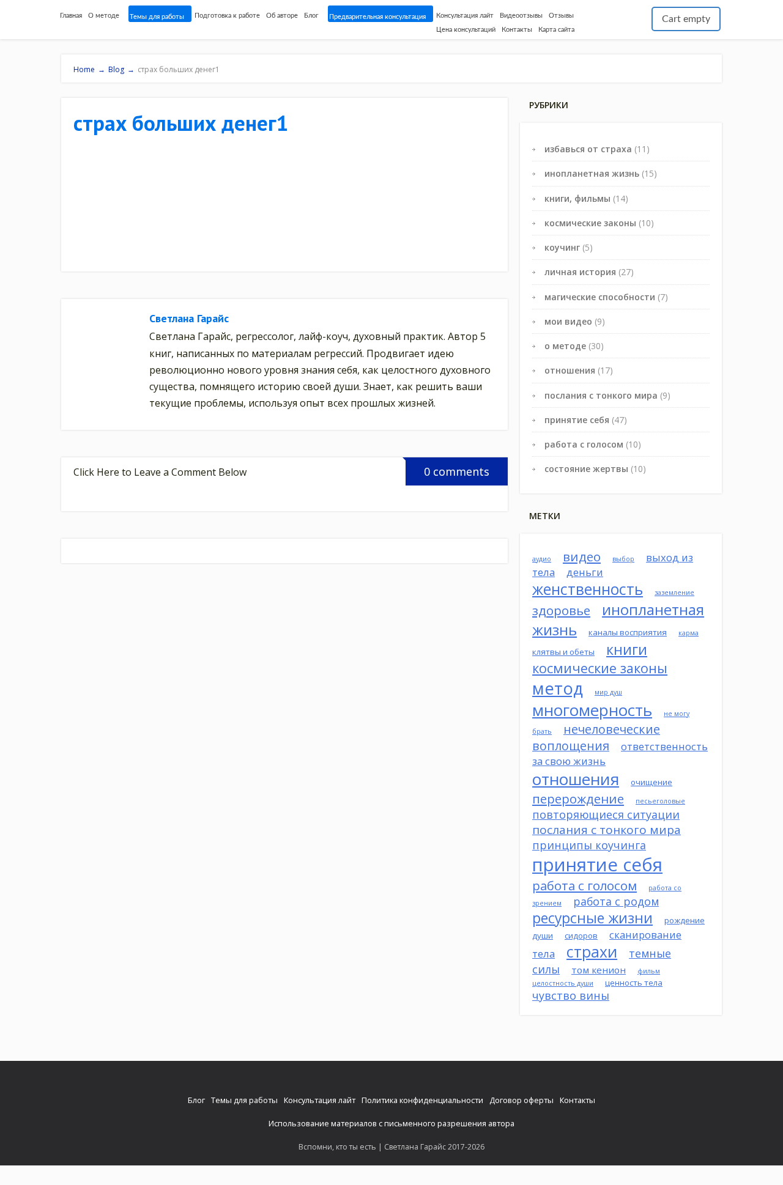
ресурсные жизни (592, 918)
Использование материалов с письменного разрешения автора (391, 1123)
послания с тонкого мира (601, 395)
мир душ (608, 692)
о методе (565, 346)
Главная (71, 15)
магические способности (599, 297)
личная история (580, 272)
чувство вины (570, 995)
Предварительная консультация (377, 16)
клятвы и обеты (563, 651)
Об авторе (282, 15)
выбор (623, 559)
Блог (311, 15)
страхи (591, 952)
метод (557, 688)
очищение (651, 782)
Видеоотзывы (521, 15)
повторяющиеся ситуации (606, 814)
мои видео (568, 321)
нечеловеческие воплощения (596, 737)
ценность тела (633, 982)
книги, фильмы (577, 198)
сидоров (581, 935)
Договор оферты (521, 1100)
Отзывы (561, 15)
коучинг (562, 247)
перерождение (578, 798)
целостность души (562, 983)
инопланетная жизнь (591, 173)
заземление (674, 592)
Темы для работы (157, 16)
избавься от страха (588, 149)
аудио (541, 559)
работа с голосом (583, 444)
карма (688, 633)
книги (626, 649)
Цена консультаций (465, 29)
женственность (587, 589)
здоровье (561, 610)
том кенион (598, 970)
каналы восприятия (627, 632)
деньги (584, 572)
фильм (648, 971)
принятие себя (576, 420)
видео (582, 556)
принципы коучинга (589, 845)
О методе (103, 15)
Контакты (517, 29)
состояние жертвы (586, 468)
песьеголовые (660, 801)
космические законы (590, 223)
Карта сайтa (556, 29)
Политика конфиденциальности (422, 1100)
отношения (569, 370)
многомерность (592, 710)
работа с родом (616, 901)
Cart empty (686, 19)
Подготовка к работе (227, 15)
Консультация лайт (465, 15)
